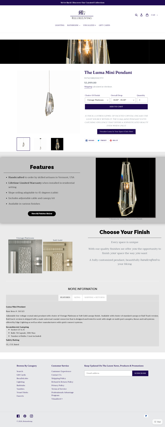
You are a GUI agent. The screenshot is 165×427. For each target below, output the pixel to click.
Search (20, 371)
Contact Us (56, 375)
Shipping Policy (58, 378)
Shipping (88, 86)
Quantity (141, 95)
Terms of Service (59, 389)
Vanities (20, 389)
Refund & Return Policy (62, 382)
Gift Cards (21, 375)
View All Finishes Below (42, 214)
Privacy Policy (57, 385)
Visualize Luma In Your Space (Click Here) (116, 131)
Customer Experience (61, 371)
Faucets (20, 396)
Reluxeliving (27, 421)
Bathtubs (21, 385)
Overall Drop (116, 95)
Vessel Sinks (22, 392)
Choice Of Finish (92, 95)
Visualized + (57, 399)
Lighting (20, 382)
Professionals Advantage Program (62, 394)
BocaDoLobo (22, 378)
